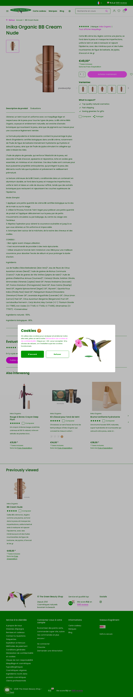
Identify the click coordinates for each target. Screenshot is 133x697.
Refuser (57, 354)
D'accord (32, 354)
